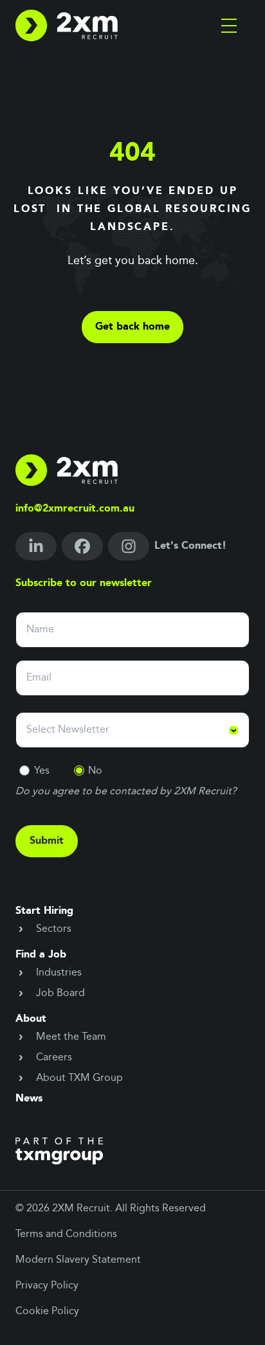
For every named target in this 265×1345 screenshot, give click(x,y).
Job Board (60, 993)
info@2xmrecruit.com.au (74, 509)
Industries (59, 973)
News (28, 1099)
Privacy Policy (46, 1286)
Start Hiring (44, 911)
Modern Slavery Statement (78, 1260)
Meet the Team (71, 1037)
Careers (54, 1058)
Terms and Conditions (66, 1234)
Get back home (132, 327)
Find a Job (40, 955)
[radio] (24, 770)
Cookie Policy (47, 1311)
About (30, 1019)
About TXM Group (79, 1078)
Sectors (53, 929)
